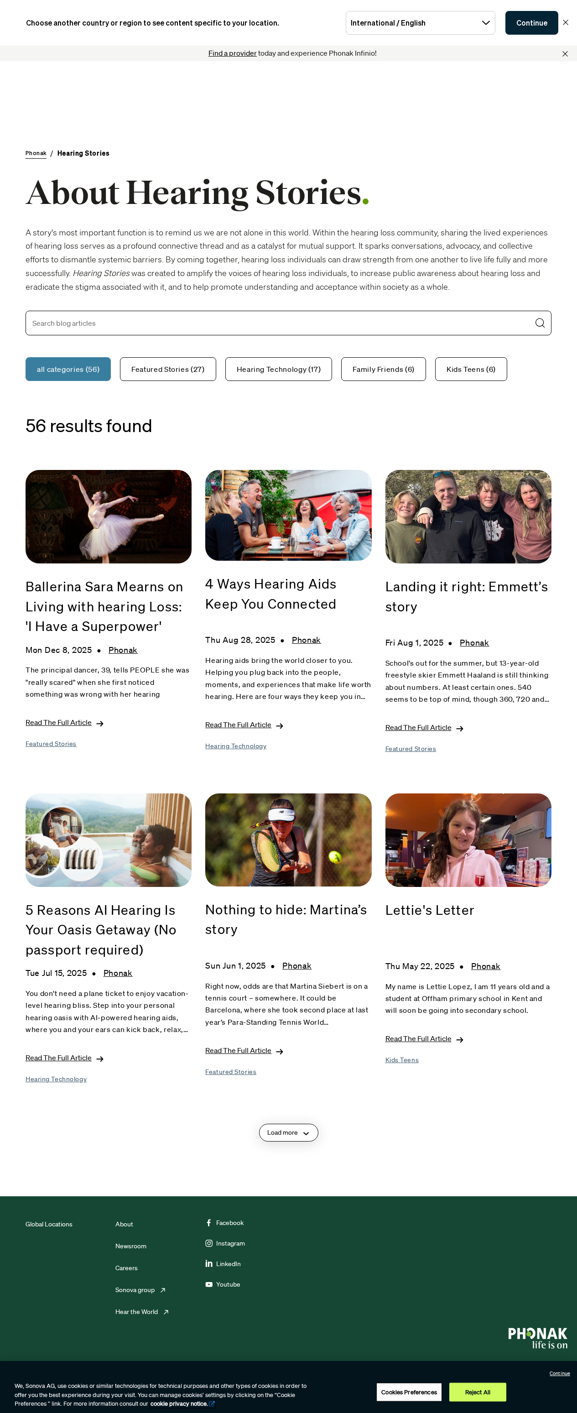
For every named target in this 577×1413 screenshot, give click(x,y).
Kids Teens (402, 1060)
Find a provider (232, 52)
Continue (531, 23)
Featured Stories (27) (167, 369)
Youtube (228, 1284)
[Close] (565, 54)
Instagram (230, 1243)
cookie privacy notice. (179, 1404)
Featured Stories (51, 744)
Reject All (477, 1392)
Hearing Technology (235, 746)
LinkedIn (228, 1264)
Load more (282, 1132)
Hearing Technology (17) (279, 369)
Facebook (230, 1223)
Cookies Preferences (409, 1392)
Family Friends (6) (384, 369)
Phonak (123, 650)
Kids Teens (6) (471, 369)
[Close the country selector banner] (565, 22)
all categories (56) (68, 369)
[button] (540, 323)
